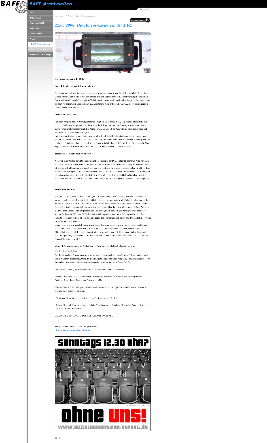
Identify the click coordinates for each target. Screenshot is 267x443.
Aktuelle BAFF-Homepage (40, 55)
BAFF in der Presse (39, 49)
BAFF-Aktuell (35, 18)
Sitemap (143, 9)
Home (32, 13)
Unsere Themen (36, 34)
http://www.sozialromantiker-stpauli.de (73, 330)
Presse (32, 39)
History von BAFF (37, 23)
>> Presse (68, 16)
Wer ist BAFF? (35, 28)
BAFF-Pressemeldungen (40, 44)
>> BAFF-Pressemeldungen (84, 16)
